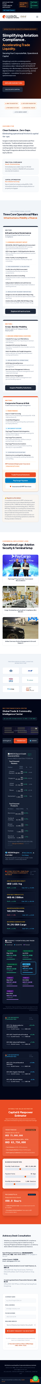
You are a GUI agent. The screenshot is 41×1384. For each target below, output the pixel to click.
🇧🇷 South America (30, 740)
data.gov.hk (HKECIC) (18, 843)
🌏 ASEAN (16, 740)
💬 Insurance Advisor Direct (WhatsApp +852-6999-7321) (20, 1349)
